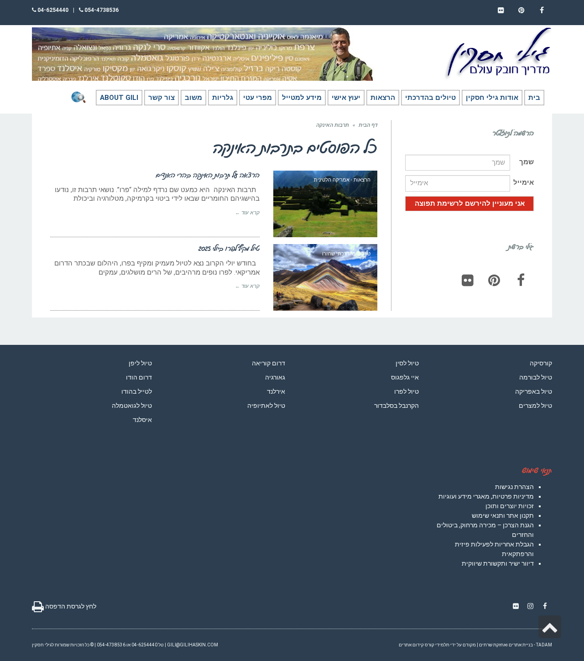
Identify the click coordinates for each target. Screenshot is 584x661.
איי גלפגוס (405, 377)
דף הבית (368, 125)
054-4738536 (101, 10)
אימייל (523, 182)
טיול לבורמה (535, 377)
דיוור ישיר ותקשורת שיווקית (498, 563)
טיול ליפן (140, 363)
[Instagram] (530, 606)
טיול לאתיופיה (266, 405)
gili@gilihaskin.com (192, 644)
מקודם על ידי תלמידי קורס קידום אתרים (437, 644)
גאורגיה (275, 377)
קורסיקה (541, 363)
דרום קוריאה (268, 363)
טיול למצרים (535, 405)
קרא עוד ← (247, 213)
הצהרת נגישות (514, 486)
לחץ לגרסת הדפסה (70, 606)
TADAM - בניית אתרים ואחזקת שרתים (515, 644)
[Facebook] (520, 280)
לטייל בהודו (136, 391)
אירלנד (276, 391)
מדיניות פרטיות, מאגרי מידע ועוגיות (486, 496)
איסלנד (142, 419)
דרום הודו (139, 377)
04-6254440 (52, 10)
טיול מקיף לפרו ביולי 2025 (229, 248)
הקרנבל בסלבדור (396, 405)
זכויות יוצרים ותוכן (509, 506)
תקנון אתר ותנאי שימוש (503, 515)
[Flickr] (468, 280)
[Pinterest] (494, 280)
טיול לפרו (406, 391)
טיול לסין (407, 363)
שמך (526, 162)
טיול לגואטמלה (132, 405)
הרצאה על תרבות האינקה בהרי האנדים (208, 175)
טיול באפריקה (533, 391)
